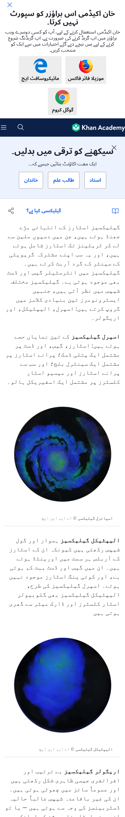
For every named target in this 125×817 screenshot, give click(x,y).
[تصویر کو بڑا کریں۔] (62, 453)
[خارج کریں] (10, 5)
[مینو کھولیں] (3, 127)
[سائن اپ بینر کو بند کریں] (114, 148)
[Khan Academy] (96, 127)
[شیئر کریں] (11, 211)
